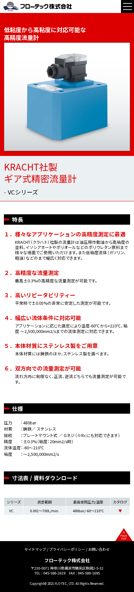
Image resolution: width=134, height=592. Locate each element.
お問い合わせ (99, 549)
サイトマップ (35, 549)
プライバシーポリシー (67, 549)
